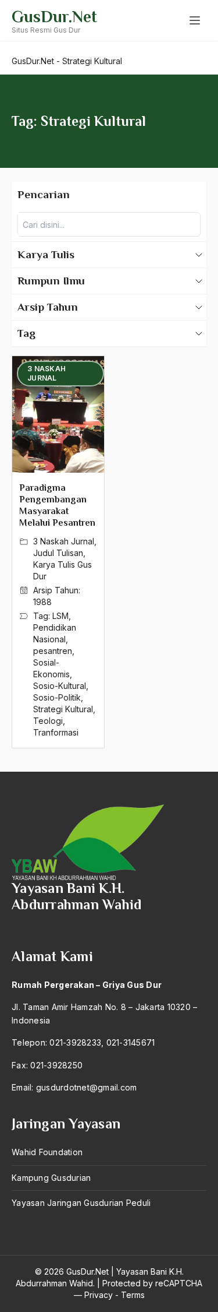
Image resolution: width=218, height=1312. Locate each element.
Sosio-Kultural (59, 686)
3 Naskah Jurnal (63, 541)
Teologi (48, 721)
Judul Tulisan (58, 553)
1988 (42, 602)
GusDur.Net (54, 17)
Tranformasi (55, 732)
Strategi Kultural (63, 709)
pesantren (52, 651)
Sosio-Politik (57, 697)
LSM (60, 616)
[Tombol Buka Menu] (194, 20)
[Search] (188, 224)
